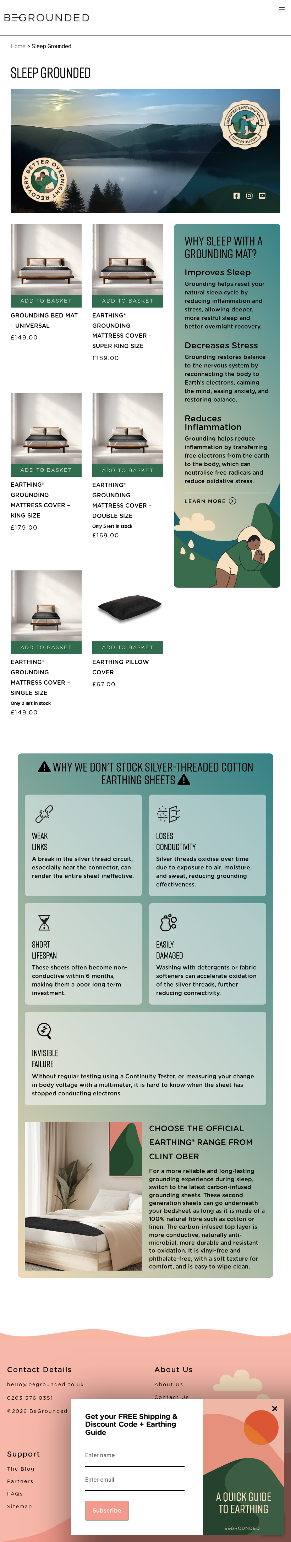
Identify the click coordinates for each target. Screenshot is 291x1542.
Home (18, 46)
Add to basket (46, 301)
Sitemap (19, 1506)
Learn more (205, 501)
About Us (168, 1384)
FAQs (15, 1494)
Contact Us (171, 1397)
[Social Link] (238, 196)
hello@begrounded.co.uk (45, 1384)
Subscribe (107, 1511)
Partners (20, 1481)
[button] (282, 9)
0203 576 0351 (30, 1398)
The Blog (21, 1469)
